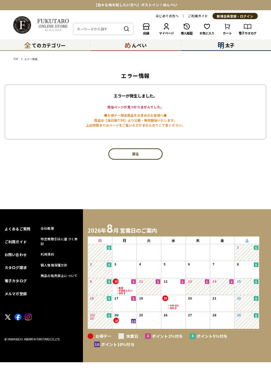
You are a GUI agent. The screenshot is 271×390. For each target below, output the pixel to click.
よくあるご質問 (18, 228)
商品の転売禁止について (59, 275)
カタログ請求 (16, 267)
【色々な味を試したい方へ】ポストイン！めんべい (135, 5)
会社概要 (47, 228)
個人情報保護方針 (54, 265)
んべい (135, 45)
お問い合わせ (16, 254)
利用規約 (47, 254)
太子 (226, 45)
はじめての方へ (167, 16)
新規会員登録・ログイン (235, 16)
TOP (15, 59)
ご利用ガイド (198, 16)
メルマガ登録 (16, 293)
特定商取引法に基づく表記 (59, 241)
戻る (135, 154)
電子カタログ (16, 280)
